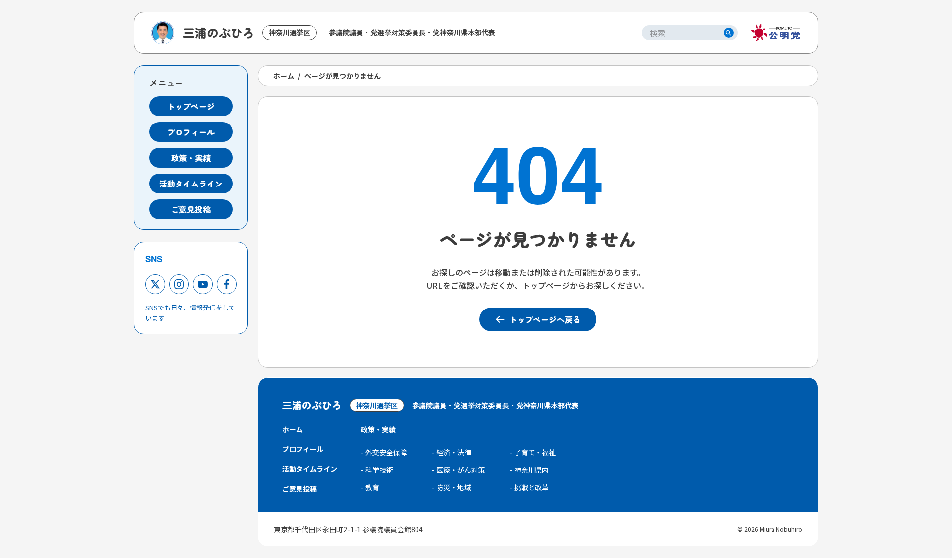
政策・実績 (191, 158)
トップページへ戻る (545, 319)
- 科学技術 (377, 470)
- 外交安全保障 (384, 452)
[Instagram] (179, 284)
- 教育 (370, 487)
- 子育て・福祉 (533, 452)
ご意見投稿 (191, 209)
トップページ (191, 106)
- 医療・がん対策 (458, 470)
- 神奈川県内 (529, 470)
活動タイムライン (191, 183)
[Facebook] (227, 284)
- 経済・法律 (451, 452)
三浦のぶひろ (218, 32)
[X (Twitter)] (155, 284)
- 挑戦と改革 (529, 487)
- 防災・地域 (451, 487)
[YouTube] (203, 284)
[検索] (729, 33)
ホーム (283, 76)
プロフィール (191, 132)
